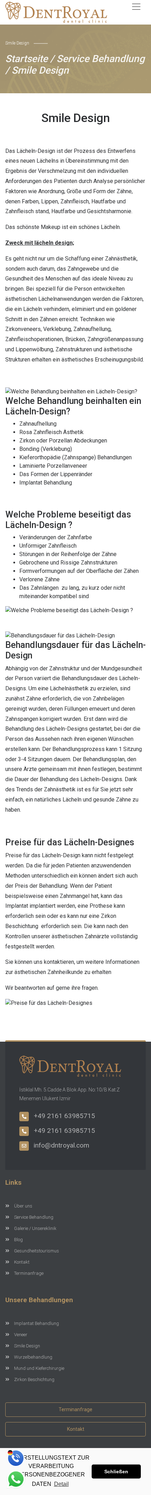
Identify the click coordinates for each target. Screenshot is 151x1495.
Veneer (20, 1334)
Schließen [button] (116, 1471)
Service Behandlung (101, 59)
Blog (18, 1239)
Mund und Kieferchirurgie (39, 1368)
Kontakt (21, 1262)
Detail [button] (61, 1484)
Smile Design (27, 1345)
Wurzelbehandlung (33, 1357)
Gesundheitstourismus (36, 1250)
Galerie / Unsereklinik (35, 1228)
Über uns (23, 1206)
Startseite (26, 59)
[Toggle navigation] (136, 6)
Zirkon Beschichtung (34, 1379)
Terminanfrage (29, 1273)
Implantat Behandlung (36, 1323)
